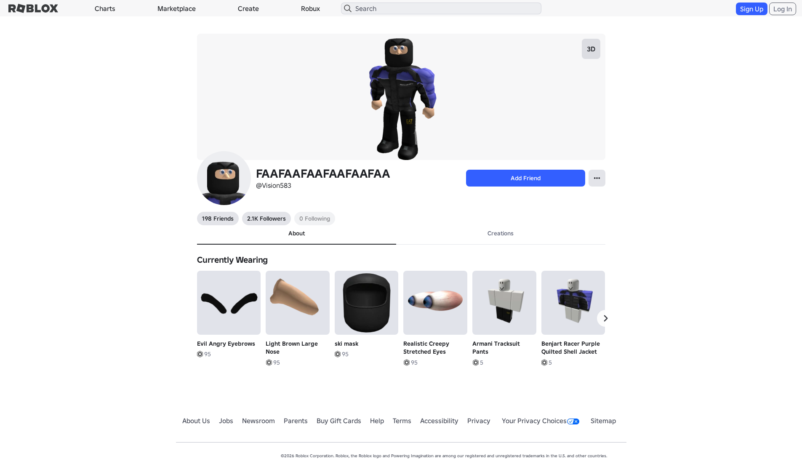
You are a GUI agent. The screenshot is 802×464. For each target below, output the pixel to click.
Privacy (478, 420)
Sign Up (751, 9)
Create (248, 8)
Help (377, 420)
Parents (296, 420)
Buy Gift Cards (339, 420)
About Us (196, 420)
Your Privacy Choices (534, 420)
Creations (501, 233)
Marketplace (176, 8)
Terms (402, 420)
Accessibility (439, 420)
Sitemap (603, 420)
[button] (605, 318)
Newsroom (258, 420)
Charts (105, 8)
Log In (782, 9)
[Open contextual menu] (597, 178)
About (296, 233)
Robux (310, 8)
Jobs (226, 420)
